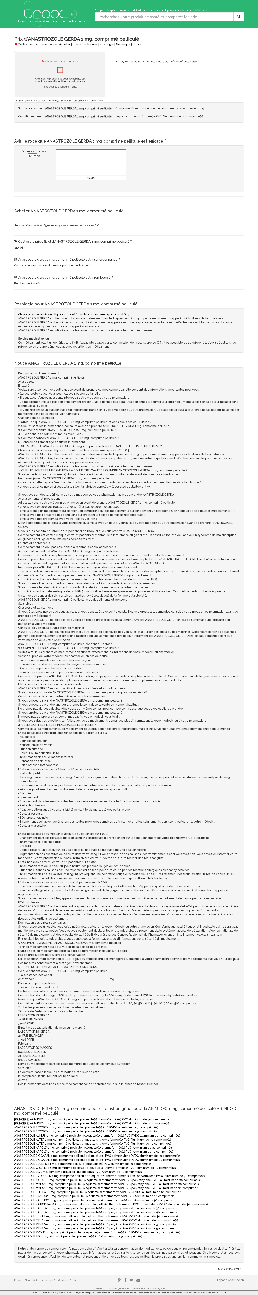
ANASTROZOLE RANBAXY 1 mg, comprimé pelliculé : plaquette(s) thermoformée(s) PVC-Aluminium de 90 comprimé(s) (94, 1200)
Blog (27, 1280)
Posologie (106, 44)
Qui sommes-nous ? (44, 1280)
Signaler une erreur (229, 1269)
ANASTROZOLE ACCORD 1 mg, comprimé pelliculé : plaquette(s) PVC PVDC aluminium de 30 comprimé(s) (86, 1127)
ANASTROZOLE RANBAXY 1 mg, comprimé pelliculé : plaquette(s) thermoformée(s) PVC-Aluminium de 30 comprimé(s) (94, 1196)
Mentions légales (155, 1288)
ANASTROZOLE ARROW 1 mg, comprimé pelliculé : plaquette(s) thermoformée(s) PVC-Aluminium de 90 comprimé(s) (93, 1147)
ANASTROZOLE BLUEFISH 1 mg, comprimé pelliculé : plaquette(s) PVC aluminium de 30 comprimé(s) (82, 1163)
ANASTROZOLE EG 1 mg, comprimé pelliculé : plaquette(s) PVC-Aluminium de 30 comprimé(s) (78, 1171)
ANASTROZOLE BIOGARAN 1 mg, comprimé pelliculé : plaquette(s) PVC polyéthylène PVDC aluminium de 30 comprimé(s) (97, 1155)
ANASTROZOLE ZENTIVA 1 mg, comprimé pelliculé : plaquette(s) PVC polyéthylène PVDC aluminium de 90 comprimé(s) (96, 1228)
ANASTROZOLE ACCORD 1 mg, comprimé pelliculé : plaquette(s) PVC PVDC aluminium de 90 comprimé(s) (86, 1131)
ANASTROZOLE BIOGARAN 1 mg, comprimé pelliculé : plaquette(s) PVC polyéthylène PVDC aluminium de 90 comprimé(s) (97, 1159)
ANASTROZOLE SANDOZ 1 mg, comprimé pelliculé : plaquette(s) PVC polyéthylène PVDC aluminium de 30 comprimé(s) (95, 1208)
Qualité (62, 1280)
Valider (91, 178)
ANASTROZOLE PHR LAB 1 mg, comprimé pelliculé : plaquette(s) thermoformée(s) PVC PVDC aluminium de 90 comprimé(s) (98, 1192)
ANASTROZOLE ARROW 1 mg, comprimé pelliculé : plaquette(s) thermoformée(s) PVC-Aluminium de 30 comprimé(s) (93, 1151)
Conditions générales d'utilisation (124, 1288)
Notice (137, 44)
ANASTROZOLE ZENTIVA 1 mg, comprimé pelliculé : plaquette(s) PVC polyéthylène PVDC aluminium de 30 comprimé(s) (95, 1224)
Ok (225, 1293)
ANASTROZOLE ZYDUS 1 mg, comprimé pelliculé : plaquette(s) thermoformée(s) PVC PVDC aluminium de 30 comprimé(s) (97, 1232)
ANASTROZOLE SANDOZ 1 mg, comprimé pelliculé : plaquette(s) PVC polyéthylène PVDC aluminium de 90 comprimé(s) (96, 1212)
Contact (74, 1280)
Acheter (64, 44)
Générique (123, 44)
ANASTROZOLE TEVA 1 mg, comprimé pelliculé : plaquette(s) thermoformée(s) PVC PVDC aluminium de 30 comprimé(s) (96, 1216)
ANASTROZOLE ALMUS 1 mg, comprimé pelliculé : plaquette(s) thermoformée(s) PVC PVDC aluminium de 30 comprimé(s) (97, 1135)
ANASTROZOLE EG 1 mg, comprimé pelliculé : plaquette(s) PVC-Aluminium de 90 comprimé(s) (78, 1236)
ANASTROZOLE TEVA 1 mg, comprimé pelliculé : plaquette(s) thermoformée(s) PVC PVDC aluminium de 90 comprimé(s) (96, 1220)
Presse (18, 1280)
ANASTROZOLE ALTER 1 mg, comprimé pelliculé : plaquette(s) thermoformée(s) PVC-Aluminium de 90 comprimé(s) (92, 1143)
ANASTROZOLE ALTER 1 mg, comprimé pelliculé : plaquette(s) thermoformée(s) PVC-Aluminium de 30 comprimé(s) (92, 1139)
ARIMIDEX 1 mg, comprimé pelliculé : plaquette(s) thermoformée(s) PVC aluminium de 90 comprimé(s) (91, 1123)
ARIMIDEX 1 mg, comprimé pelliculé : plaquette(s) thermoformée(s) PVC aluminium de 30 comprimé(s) (91, 1119)
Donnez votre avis (85, 44)
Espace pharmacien (230, 1280)
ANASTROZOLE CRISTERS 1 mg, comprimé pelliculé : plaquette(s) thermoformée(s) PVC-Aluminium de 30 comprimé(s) (95, 1167)
